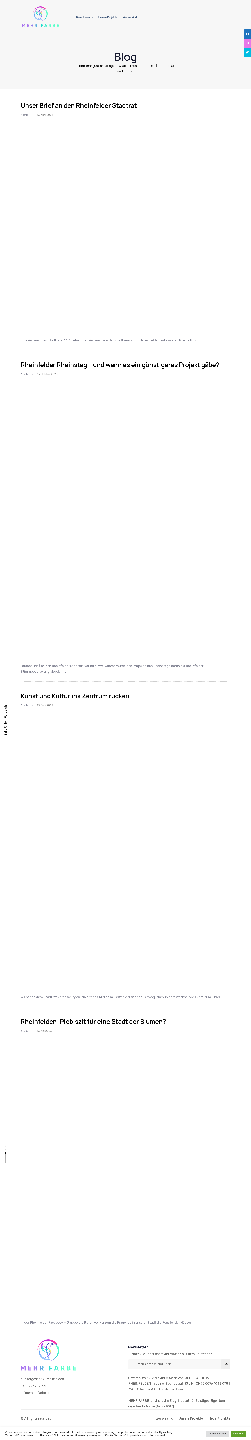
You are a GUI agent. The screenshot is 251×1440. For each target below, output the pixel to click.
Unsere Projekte (107, 17)
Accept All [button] (238, 1433)
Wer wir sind (130, 17)
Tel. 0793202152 (33, 1386)
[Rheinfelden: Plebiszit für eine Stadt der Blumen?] (125, 1176)
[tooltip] (247, 34)
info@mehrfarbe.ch (35, 1393)
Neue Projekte (84, 17)
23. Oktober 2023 (47, 374)
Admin (25, 115)
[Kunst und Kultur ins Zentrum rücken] (125, 850)
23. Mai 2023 (44, 1031)
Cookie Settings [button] (218, 1433)
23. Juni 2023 (44, 705)
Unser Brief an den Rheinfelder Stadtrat (79, 105)
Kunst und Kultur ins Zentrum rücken (75, 696)
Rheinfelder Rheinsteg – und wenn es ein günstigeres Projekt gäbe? (120, 364)
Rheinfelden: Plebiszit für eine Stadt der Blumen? (93, 1021)
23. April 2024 (44, 115)
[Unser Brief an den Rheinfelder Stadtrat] (125, 227)
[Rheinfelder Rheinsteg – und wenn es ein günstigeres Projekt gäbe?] (125, 519)
